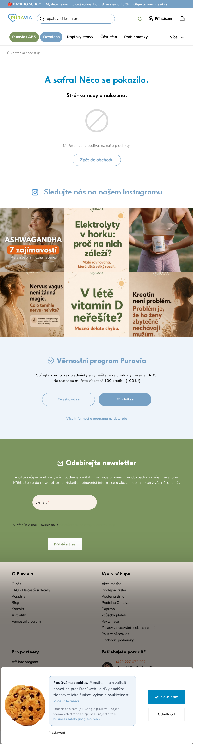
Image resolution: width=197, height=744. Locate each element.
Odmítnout (166, 714)
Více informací (66, 701)
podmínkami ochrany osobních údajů (87, 525)
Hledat (123, 19)
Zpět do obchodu (96, 160)
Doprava (108, 608)
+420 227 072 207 (130, 661)
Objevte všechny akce (150, 4)
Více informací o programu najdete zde (96, 418)
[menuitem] (24, 37)
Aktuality (19, 615)
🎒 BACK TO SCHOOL (25, 4)
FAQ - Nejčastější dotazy (31, 590)
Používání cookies (115, 633)
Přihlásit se (125, 399)
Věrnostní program (26, 621)
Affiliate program (25, 661)
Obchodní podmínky (118, 640)
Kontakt (18, 608)
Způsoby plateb (114, 615)
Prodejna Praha (114, 590)
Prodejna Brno (113, 596)
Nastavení (57, 732)
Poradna (18, 596)
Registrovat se (68, 399)
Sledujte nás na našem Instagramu (103, 192)
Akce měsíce (111, 583)
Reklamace (110, 621)
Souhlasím (169, 697)
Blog (15, 602)
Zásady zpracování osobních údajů (128, 627)
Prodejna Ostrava (115, 602)
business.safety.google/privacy (76, 719)
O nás (16, 583)
